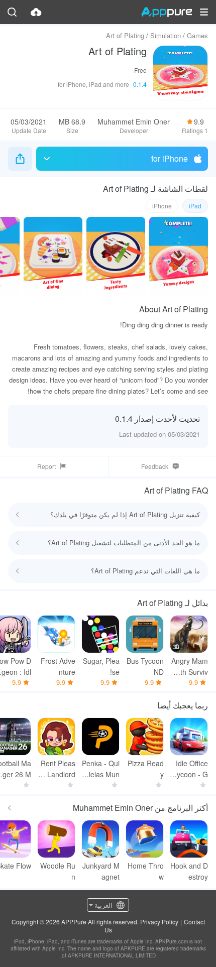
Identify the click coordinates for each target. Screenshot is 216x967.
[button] (204, 12)
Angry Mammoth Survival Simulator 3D (189, 666)
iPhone (162, 205)
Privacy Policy (159, 921)
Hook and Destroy (189, 871)
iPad (195, 205)
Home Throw (146, 871)
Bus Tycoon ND (145, 666)
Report (46, 466)
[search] (12, 12)
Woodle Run (57, 871)
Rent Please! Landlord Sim (57, 769)
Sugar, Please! (101, 666)
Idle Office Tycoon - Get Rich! (190, 769)
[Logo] (166, 12)
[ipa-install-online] (36, 12)
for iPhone (169, 158)
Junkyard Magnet (101, 871)
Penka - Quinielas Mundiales (101, 769)
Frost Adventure (58, 666)
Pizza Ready (146, 768)
